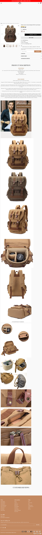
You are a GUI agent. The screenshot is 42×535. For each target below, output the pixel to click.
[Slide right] (18, 34)
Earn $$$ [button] (3, 514)
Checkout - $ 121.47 (33, 34)
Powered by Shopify (8, 532)
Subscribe (37, 51)
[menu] (1, 3)
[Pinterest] (3, 528)
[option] (10, 33)
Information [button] (17, 500)
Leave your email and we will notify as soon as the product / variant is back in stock (31, 49)
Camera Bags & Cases (28, 43)
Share (18, 25)
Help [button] (29, 500)
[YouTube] (5, 528)
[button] (38, 3)
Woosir (24, 41)
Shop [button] (2, 500)
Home (1, 23)
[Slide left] (2, 34)
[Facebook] (1, 528)
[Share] (18, 25)
